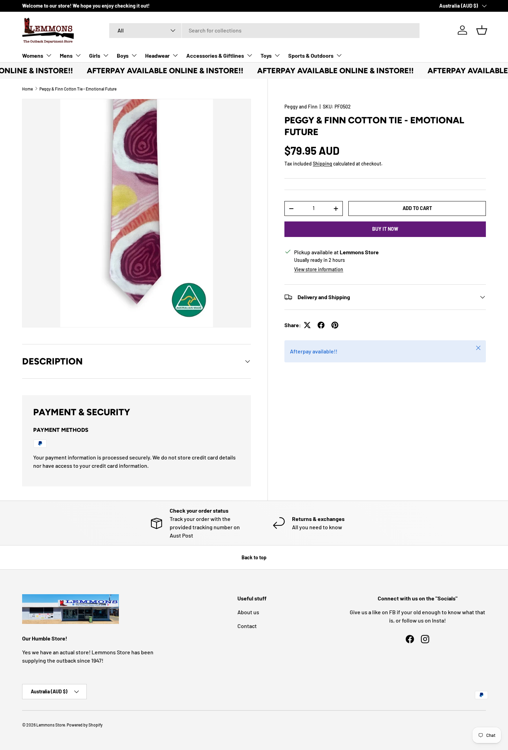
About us (248, 612)
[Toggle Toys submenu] (277, 55)
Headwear (157, 55)
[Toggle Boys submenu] (134, 55)
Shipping (322, 164)
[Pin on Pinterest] (335, 325)
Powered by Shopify (85, 724)
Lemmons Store (50, 724)
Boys (123, 55)
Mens (66, 55)
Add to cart (417, 208)
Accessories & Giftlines (215, 55)
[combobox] (264, 30)
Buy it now (385, 229)
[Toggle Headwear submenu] (175, 55)
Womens (32, 55)
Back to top (254, 557)
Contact (247, 626)
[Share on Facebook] (321, 325)
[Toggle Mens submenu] (78, 55)
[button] (481, 30)
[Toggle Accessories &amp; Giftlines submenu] (249, 55)
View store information (318, 269)
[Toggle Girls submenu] (106, 55)
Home (27, 88)
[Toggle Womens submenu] (49, 55)
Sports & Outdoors (310, 55)
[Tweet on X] (307, 325)
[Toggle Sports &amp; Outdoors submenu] (339, 55)
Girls (94, 55)
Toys (266, 55)
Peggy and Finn (301, 107)
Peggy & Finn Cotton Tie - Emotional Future (77, 88)
